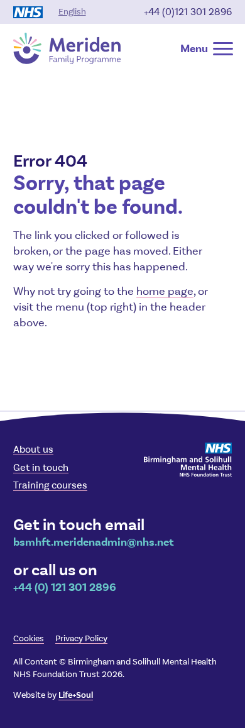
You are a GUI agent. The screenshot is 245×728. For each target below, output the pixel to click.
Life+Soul (75, 695)
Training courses (50, 485)
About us (33, 449)
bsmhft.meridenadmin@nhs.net (93, 542)
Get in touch (40, 467)
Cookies (28, 638)
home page (164, 291)
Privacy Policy (81, 638)
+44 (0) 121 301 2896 (64, 587)
